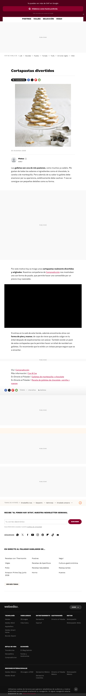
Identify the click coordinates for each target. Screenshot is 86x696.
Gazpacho (39, 503)
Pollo (7, 568)
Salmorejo (50, 503)
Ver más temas (12, 584)
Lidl (20, 56)
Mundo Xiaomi (10, 636)
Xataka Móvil (10, 623)
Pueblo (36, 56)
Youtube (32, 534)
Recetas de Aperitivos (41, 563)
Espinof (39, 623)
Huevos (62, 572)
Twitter (32, 80)
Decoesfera (9, 654)
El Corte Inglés (63, 56)
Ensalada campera (63, 503)
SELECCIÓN (48, 19)
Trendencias (9, 650)
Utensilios (32, 390)
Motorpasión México (71, 673)
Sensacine (40, 619)
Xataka (7, 619)
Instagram (37, 534)
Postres (35, 558)
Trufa (52, 56)
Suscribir (75, 521)
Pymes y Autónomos (24, 655)
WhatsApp (17, 534)
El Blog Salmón (26, 650)
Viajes (7, 563)
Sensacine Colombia (40, 677)
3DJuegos (24, 619)
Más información (29, 693)
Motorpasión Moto (74, 623)
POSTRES (26, 19)
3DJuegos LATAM (26, 672)
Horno (34, 572)
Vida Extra (24, 623)
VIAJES (37, 19)
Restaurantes (64, 568)
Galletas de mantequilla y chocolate (48, 376)
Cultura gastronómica (68, 563)
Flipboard (35, 80)
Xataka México (10, 672)
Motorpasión (71, 619)
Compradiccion (11, 657)
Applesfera (9, 626)
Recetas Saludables (40, 568)
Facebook (28, 80)
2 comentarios (20, 80)
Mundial (28, 56)
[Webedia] (11, 606)
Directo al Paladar (58, 619)
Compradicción (53, 272)
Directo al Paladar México (58, 673)
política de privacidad (34, 527)
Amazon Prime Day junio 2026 (15, 573)
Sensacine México (43, 672)
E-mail (39, 80)
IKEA (73, 56)
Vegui (61, 558)
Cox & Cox (32, 373)
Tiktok (53, 534)
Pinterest (42, 534)
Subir (74, 607)
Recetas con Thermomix (15, 558)
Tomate (44, 56)
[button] (22, 158)
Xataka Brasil (10, 675)
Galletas (43, 390)
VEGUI (59, 19)
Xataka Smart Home (10, 631)
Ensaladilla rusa (26, 503)
